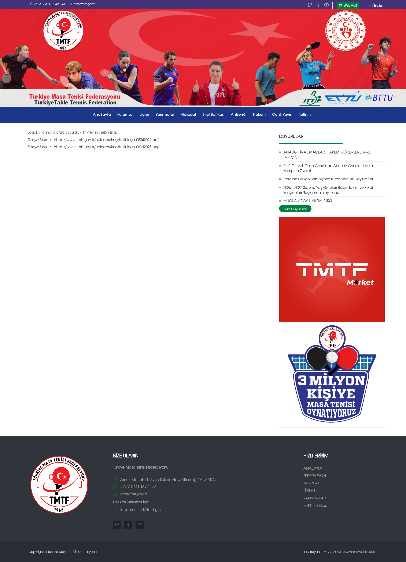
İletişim (305, 114)
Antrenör (239, 114)
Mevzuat (188, 114)
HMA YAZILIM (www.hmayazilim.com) (349, 551)
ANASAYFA (312, 468)
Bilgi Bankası (214, 114)
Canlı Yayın (282, 114)
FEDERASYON (314, 475)
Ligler (144, 114)
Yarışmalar (165, 114)
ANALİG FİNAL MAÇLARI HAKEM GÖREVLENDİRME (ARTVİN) (327, 154)
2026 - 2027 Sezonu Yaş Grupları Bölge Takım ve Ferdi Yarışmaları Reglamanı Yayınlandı (328, 190)
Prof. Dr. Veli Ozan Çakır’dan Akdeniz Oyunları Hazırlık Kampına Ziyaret (329, 168)
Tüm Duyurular (295, 208)
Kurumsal (125, 114)
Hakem (259, 114)
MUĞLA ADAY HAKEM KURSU (308, 200)
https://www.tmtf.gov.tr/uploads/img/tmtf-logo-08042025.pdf (106, 139)
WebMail (350, 5)
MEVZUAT (311, 482)
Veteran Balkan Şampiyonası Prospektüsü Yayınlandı (328, 178)
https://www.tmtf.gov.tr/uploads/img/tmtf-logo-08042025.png (106, 146)
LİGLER (309, 490)
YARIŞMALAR (314, 497)
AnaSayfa (102, 114)
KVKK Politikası (315, 505)
